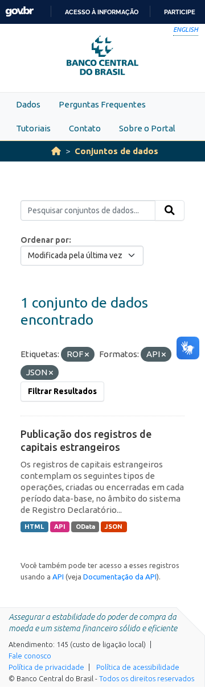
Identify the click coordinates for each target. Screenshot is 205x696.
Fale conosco (30, 656)
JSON (113, 526)
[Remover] (87, 354)
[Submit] (169, 210)
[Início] (56, 151)
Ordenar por (44, 240)
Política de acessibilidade (137, 667)
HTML (34, 526)
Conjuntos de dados (116, 151)
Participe (179, 12)
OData (85, 526)
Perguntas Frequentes (102, 104)
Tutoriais (33, 128)
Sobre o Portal (147, 128)
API (59, 526)
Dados (28, 104)
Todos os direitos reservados (146, 678)
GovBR (19, 11)
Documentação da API (120, 577)
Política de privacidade (46, 667)
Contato (85, 128)
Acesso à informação (101, 12)
